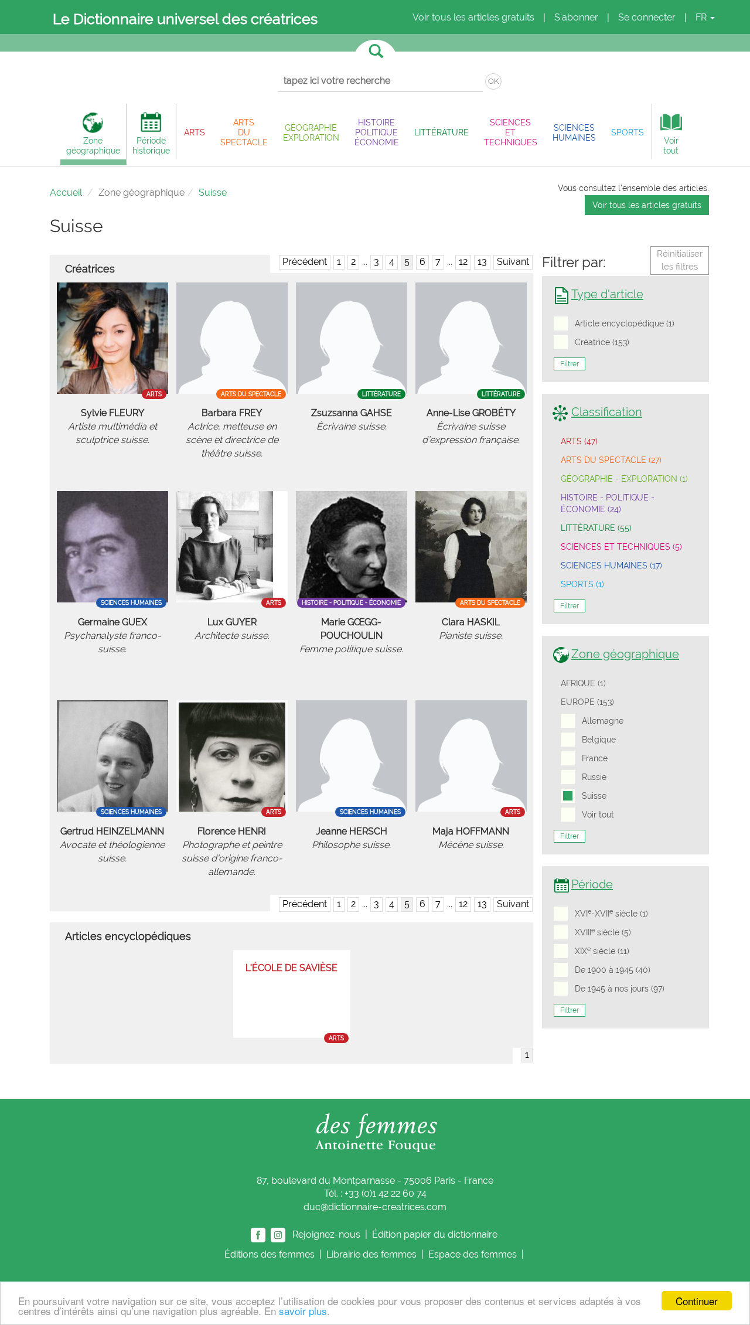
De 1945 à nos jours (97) (619, 988)
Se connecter (647, 17)
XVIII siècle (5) (603, 932)
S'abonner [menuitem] (576, 17)
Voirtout (671, 145)
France (595, 758)
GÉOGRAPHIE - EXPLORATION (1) (624, 478)
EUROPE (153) (587, 702)
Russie (594, 777)
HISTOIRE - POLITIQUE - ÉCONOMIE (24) (607, 503)
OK (493, 81)
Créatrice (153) (602, 342)
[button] (194, 132)
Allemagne (602, 720)
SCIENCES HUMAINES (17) (611, 565)
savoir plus (303, 1310)
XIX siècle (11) (602, 950)
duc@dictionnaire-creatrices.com (375, 1206)
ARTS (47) (579, 441)
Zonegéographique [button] (93, 145)
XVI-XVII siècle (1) (611, 913)
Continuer (697, 1300)
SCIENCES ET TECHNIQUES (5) (621, 546)
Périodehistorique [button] (151, 145)
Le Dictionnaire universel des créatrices (185, 19)
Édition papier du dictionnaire (436, 1234)
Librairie (371, 1254)
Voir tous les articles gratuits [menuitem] (473, 17)
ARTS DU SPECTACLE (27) (611, 460)
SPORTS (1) (582, 584)
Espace (472, 1254)
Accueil (66, 192)
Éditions (269, 1254)
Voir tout (598, 814)
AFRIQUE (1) (583, 683)
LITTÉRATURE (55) (596, 528)
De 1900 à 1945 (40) (612, 970)
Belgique (599, 739)
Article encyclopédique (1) (624, 323)
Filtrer (569, 364)
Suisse (594, 796)
